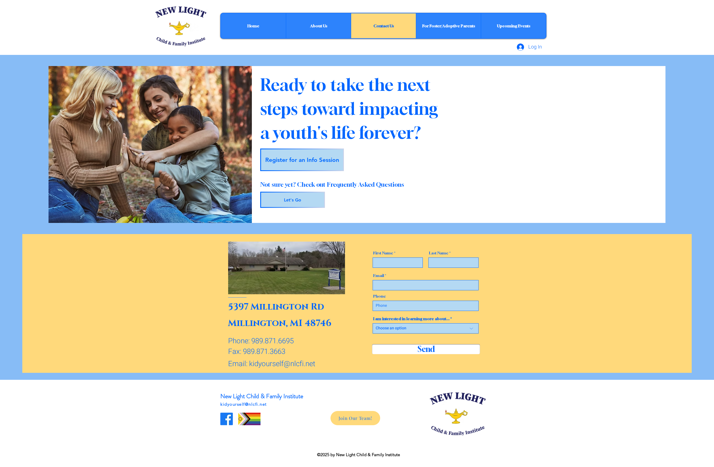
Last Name (438, 253)
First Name (383, 253)
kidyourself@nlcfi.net (282, 364)
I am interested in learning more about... (411, 319)
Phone (379, 296)
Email (378, 276)
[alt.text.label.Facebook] (226, 419)
